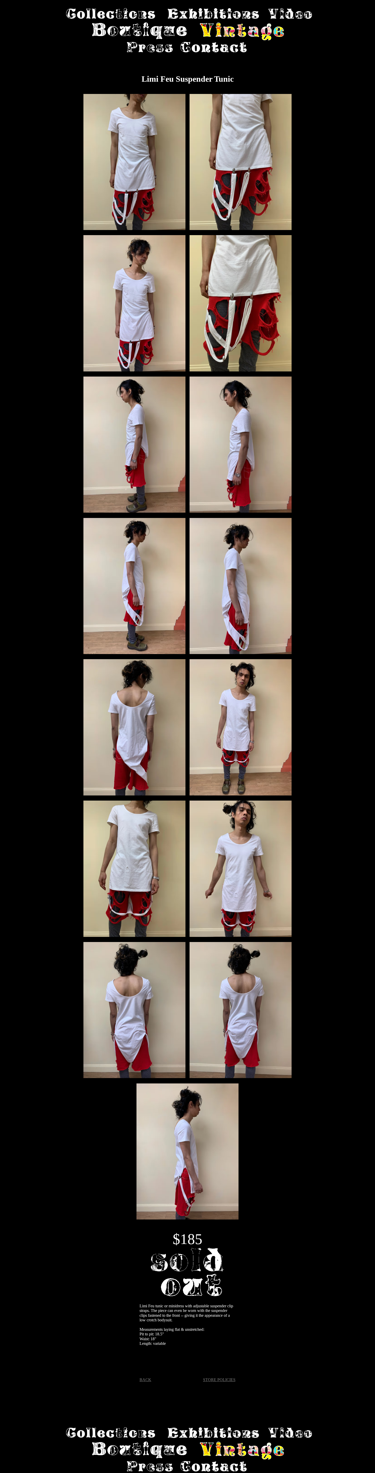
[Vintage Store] (242, 32)
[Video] (290, 14)
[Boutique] (139, 32)
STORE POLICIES (219, 1380)
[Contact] (213, 48)
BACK (145, 1380)
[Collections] (110, 14)
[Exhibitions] (213, 14)
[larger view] (134, 162)
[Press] (150, 48)
